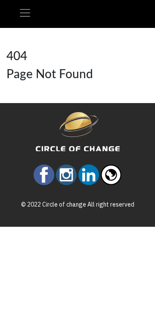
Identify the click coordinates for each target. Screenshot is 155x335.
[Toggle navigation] (25, 13)
